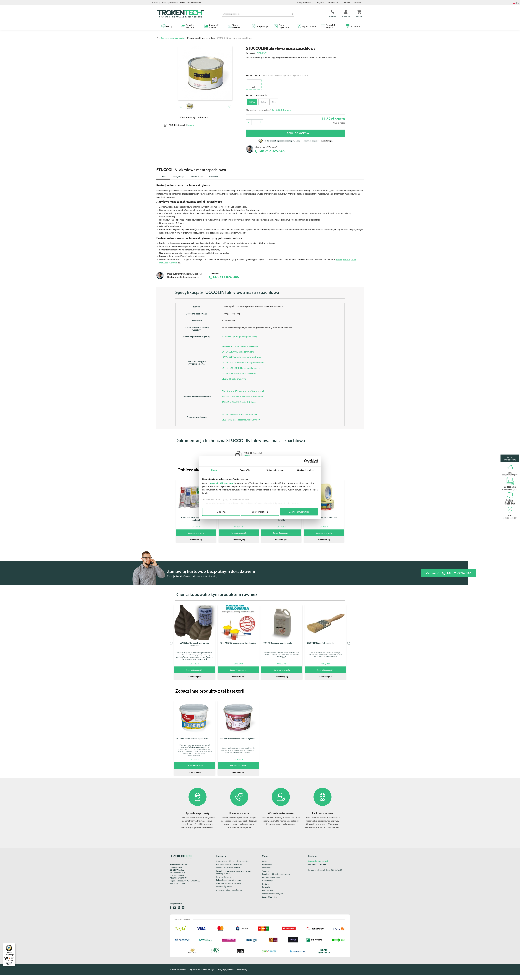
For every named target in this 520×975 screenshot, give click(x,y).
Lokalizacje (266, 867)
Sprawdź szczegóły (196, 533)
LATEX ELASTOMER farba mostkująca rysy (241, 368)
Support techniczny (270, 897)
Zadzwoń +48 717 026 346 (448, 573)
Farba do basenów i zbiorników (229, 864)
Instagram (179, 907)
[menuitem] (189, 106)
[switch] (9, 963)
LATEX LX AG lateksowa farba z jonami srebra (243, 362)
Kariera (265, 884)
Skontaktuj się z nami (281, 110)
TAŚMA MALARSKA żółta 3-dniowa (239, 402)
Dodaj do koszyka (298, 133)
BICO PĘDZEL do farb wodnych (320, 643)
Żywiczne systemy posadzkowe (229, 890)
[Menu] (13, 944)
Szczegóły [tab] (245, 470)
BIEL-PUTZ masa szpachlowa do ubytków (241, 419)
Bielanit (346, 259)
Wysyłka (320, 2)
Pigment (261, 53)
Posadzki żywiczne (190, 26)
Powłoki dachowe (223, 877)
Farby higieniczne (284, 26)
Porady (347, 2)
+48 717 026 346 (271, 151)
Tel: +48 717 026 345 (317, 864)
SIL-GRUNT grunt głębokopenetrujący (239, 336)
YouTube (174, 907)
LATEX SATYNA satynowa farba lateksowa (241, 357)
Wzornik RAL (333, 2)
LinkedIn (183, 907)
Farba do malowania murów (173, 38)
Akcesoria (355, 26)
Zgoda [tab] (214, 470)
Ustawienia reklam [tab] (275, 470)
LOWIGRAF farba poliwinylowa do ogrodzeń (194, 644)
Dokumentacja (196, 176)
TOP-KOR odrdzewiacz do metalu (277, 643)
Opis (163, 176)
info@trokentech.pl (305, 2)
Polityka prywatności (271, 877)
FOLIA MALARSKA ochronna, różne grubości (243, 391)
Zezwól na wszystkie (299, 512)
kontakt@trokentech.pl (318, 861)
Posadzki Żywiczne (224, 886)
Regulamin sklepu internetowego (276, 874)
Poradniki (266, 887)
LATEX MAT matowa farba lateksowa (239, 373)
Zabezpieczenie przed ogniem (228, 883)
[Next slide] (229, 106)
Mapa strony (242, 970)
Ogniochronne (309, 26)
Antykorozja (262, 26)
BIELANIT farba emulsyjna (234, 378)
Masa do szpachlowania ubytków (201, 38)
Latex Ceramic (170, 262)
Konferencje (267, 880)
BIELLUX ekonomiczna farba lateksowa (240, 346)
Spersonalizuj (258, 512)
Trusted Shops (326, 141)
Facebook (170, 907)
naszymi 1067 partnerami (222, 483)
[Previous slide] (181, 106)
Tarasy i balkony (236, 26)
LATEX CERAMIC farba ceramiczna (238, 351)
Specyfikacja (178, 176)
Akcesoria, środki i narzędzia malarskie (232, 861)
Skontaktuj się (196, 539)
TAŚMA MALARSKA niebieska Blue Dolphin (242, 396)
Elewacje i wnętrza (330, 26)
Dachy (169, 26)
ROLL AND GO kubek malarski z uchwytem (238, 643)
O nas (264, 861)
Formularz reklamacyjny (272, 893)
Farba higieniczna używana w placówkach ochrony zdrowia (233, 872)
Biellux (339, 259)
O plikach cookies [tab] (305, 470)
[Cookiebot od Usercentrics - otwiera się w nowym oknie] (306, 461)
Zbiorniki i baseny (214, 26)
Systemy (357, 2)
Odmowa (221, 512)
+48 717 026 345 (194, 2)
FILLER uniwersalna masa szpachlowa (239, 414)
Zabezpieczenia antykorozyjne (228, 880)
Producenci (267, 864)
